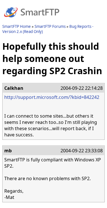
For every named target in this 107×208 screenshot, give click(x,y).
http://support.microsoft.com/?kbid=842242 (51, 97)
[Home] (31, 21)
